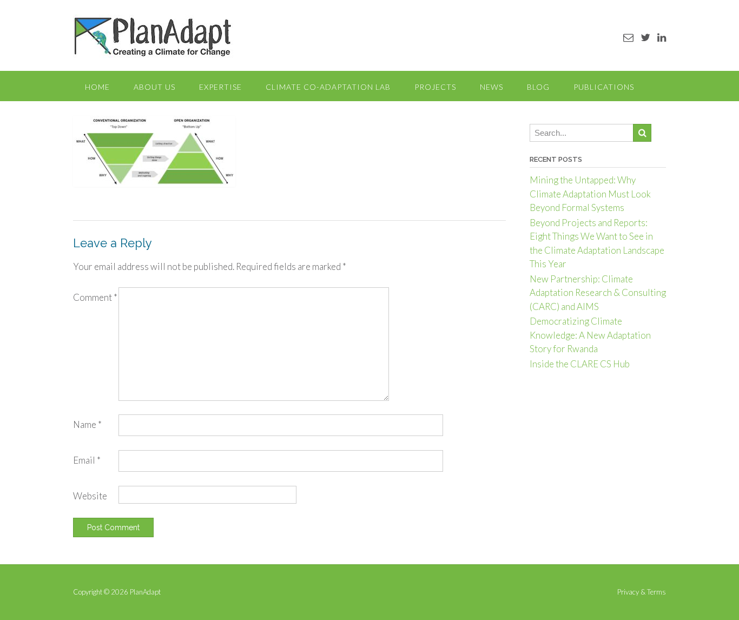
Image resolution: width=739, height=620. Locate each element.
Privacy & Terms (641, 592)
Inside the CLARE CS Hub (580, 364)
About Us (154, 86)
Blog (538, 86)
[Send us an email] (628, 37)
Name (87, 424)
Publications (603, 86)
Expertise (220, 86)
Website (90, 496)
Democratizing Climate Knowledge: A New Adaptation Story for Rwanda (590, 334)
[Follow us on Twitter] (645, 37)
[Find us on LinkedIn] (661, 37)
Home (97, 86)
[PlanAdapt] (153, 36)
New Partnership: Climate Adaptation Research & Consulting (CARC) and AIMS (598, 292)
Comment (95, 297)
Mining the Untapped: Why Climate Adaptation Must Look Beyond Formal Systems (590, 193)
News (491, 86)
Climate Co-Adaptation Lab (328, 86)
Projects (435, 86)
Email (87, 460)
